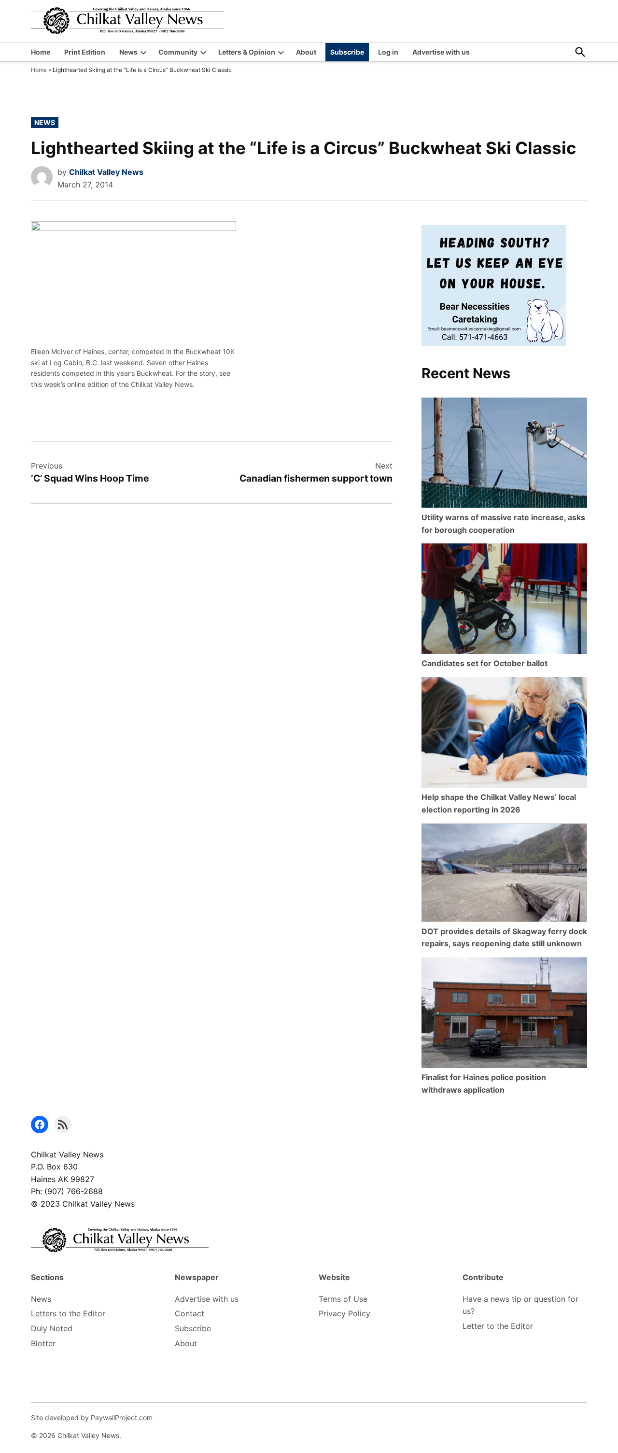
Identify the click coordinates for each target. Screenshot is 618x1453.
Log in (388, 52)
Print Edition (84, 52)
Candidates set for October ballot (484, 663)
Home (40, 52)
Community (177, 52)
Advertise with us (441, 52)
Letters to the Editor (68, 1313)
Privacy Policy (344, 1313)
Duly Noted (51, 1328)
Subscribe (347, 52)
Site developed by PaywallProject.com (92, 1417)
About (306, 52)
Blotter (43, 1343)
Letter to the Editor (498, 1326)
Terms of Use (343, 1299)
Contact (189, 1313)
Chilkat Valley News (106, 172)
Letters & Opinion (246, 52)
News (128, 52)
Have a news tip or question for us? (520, 1305)
